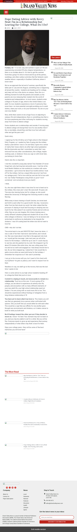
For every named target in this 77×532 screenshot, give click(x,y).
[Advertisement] (62, 46)
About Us (5, 494)
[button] (6, 12)
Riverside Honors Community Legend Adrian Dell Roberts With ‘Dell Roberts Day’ (62, 88)
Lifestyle (25, 507)
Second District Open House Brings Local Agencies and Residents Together (63, 75)
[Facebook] (7, 488)
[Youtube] (12, 488)
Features (25, 501)
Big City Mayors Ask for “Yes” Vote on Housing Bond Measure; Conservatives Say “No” (36, 377)
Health (25, 505)
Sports (25, 510)
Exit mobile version (38, 529)
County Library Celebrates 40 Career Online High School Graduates (62, 116)
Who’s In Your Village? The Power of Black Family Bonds (63, 64)
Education (26, 503)
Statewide (26, 496)
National (25, 498)
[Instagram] (15, 488)
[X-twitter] (10, 488)
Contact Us (6, 496)
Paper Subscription (8, 498)
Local (24, 494)
